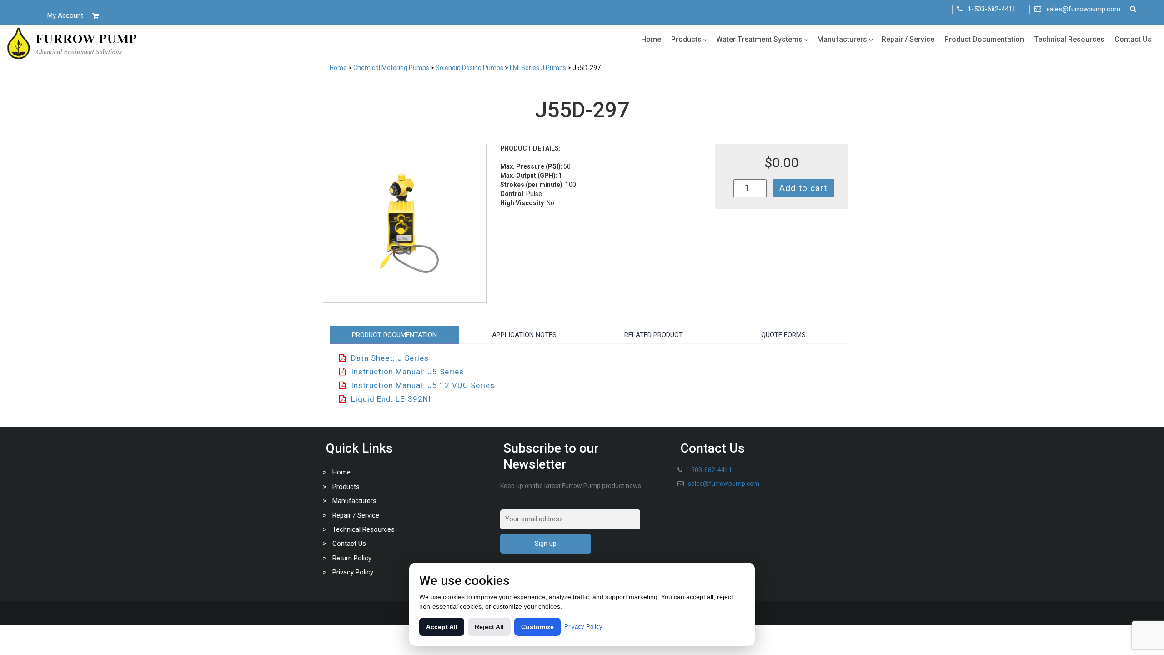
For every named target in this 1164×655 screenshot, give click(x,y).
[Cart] (95, 15)
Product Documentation (984, 39)
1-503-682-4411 (992, 9)
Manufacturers (842, 39)
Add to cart (803, 188)
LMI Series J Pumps (538, 67)
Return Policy (351, 558)
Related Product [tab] (653, 335)
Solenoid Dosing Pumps (469, 67)
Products (686, 39)
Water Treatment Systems (759, 39)
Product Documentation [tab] (394, 335)
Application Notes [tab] (524, 335)
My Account (65, 15)
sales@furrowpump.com (1083, 9)
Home (651, 39)
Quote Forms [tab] (783, 335)
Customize (537, 626)
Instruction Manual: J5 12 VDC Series (423, 385)
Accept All (441, 626)
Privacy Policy (352, 572)
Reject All (489, 626)
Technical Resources (1069, 39)
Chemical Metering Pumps (391, 67)
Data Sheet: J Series (390, 358)
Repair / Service (908, 39)
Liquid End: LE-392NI (391, 398)
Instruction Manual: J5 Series (407, 371)
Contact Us (1133, 39)
